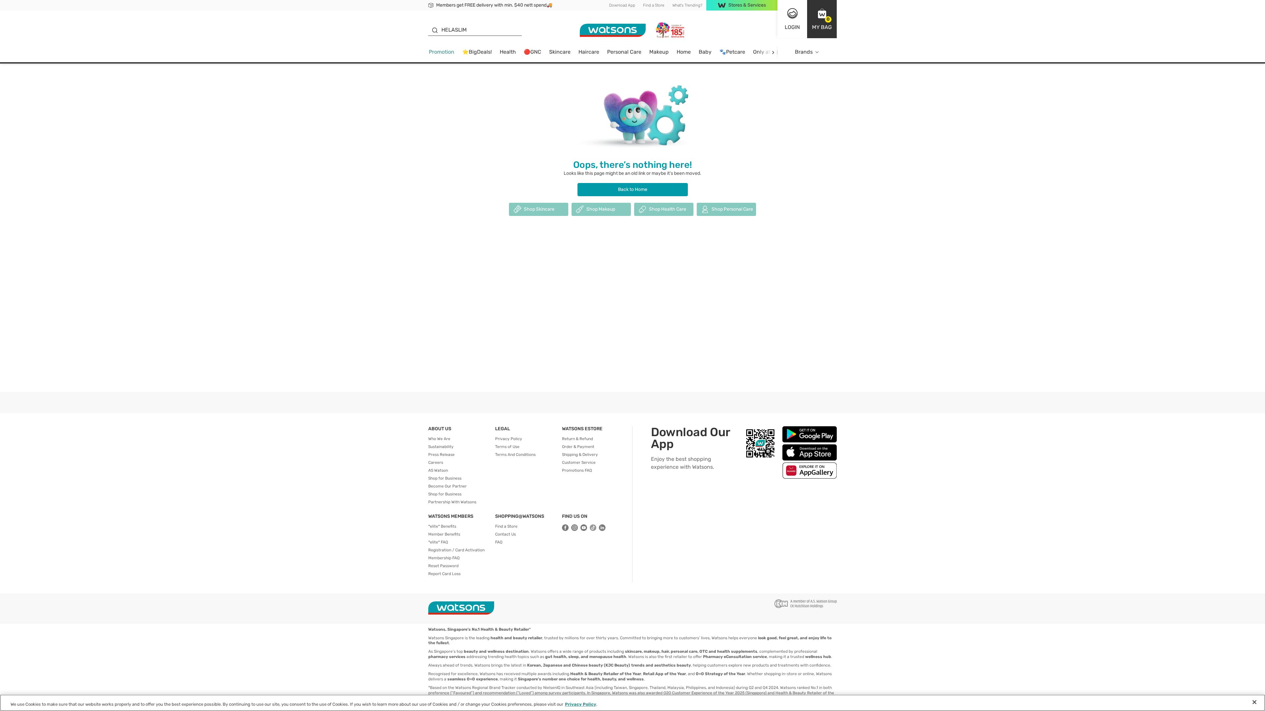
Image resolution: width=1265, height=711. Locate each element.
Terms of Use (507, 446)
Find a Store (653, 5)
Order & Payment (578, 446)
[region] (632, 703)
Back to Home (632, 189)
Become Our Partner (447, 486)
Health (508, 52)
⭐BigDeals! (477, 52)
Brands (804, 52)
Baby (705, 52)
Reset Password (443, 566)
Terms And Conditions (515, 454)
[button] (822, 19)
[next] (773, 52)
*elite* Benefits (442, 526)
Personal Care (624, 52)
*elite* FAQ (438, 542)
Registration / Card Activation (456, 550)
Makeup (659, 52)
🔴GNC (532, 52)
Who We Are (439, 438)
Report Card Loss (444, 573)
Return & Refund (577, 438)
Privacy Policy (508, 438)
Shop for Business (445, 478)
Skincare (560, 52)
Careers (435, 462)
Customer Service (579, 462)
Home (684, 52)
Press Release (441, 454)
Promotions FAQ (577, 470)
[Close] (1254, 702)
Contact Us (505, 534)
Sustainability (441, 446)
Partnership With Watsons (452, 502)
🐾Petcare (732, 52)
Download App (622, 5)
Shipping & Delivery (580, 454)
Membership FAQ (444, 558)
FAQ (498, 542)
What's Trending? (687, 5)
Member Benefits (444, 534)
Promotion (441, 52)
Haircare (588, 52)
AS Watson (438, 470)
